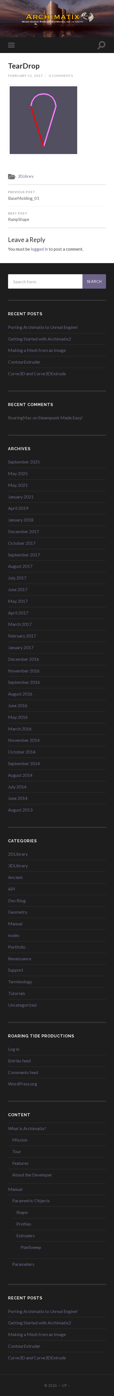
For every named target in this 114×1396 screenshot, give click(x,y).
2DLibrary (26, 176)
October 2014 (21, 751)
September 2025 (24, 461)
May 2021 (18, 485)
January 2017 (20, 647)
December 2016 (23, 659)
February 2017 (22, 635)
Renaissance (19, 958)
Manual (15, 923)
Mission (19, 1139)
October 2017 (21, 543)
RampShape (18, 217)
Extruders (25, 1235)
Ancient (15, 877)
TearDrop (24, 65)
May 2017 (18, 601)
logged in (39, 248)
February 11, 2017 (25, 76)
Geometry (17, 911)
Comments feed (23, 1072)
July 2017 (17, 577)
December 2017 (23, 531)
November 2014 (24, 740)
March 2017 (20, 624)
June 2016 (17, 705)
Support (15, 969)
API (11, 888)
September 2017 (24, 554)
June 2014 (17, 798)
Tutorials (16, 993)
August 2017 (20, 566)
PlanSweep (30, 1247)
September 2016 (24, 682)
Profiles (23, 1223)
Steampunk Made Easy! (60, 417)
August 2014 (20, 775)
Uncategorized (22, 1004)
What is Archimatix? (27, 1128)
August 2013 (20, 809)
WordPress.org (22, 1083)
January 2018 (20, 519)
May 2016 (18, 717)
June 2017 (17, 589)
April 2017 (18, 612)
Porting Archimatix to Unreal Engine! (43, 327)
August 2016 (20, 693)
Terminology (20, 981)
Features (20, 1163)
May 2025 (18, 473)
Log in (13, 1049)
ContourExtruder (24, 361)
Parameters (23, 1264)
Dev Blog (17, 900)
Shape (22, 1212)
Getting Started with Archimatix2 (39, 338)
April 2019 (18, 508)
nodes (13, 935)
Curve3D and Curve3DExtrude (37, 373)
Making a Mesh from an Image (37, 350)
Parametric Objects (31, 1200)
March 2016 (20, 728)
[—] (57, 18)
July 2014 (17, 786)
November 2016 (24, 670)
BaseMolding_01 (23, 195)
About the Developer (32, 1174)
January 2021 (20, 496)
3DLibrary (18, 865)
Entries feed (19, 1060)
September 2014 (24, 763)
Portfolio (16, 946)
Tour (16, 1151)
